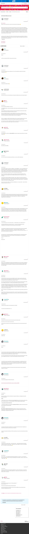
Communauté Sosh (3, 11)
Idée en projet (17, 512)
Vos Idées (10, 11)
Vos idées (7, 11)
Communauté (3, 3)
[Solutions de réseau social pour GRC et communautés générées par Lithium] (26, 521)
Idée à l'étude (17, 511)
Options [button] (27, 11)
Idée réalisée (17, 513)
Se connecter (25, 3)
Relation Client (3, 39)
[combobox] (14, 7)
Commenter (4, 502)
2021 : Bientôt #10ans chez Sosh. (6, 15)
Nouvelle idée (3, 23)
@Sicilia (3, 493)
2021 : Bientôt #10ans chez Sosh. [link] (16, 11)
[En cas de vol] (25, 46)
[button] (2, 42)
